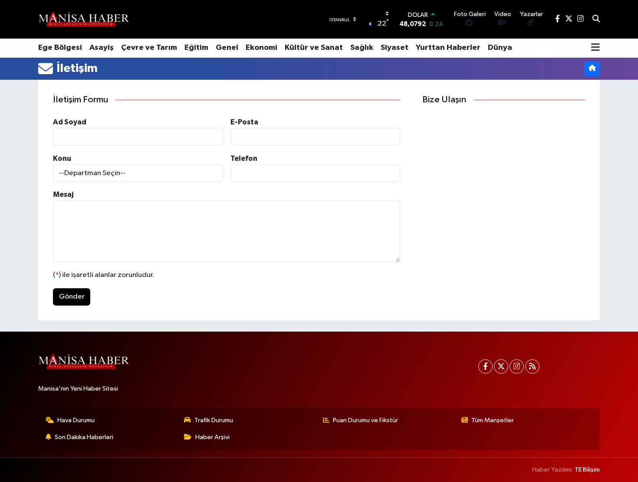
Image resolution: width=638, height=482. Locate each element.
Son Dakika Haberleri (84, 437)
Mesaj (63, 194)
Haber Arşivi (212, 437)
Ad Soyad (69, 122)
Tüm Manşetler (492, 420)
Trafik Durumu (213, 420)
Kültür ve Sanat (314, 48)
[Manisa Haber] (83, 19)
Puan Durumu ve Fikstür (365, 420)
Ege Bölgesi (60, 48)
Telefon (243, 158)
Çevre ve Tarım (149, 48)
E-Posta (244, 122)
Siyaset (394, 48)
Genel (227, 48)
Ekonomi (261, 48)
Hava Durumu (76, 420)
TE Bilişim (587, 469)
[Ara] (596, 19)
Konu (62, 158)
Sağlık (361, 48)
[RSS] (532, 366)
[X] (501, 366)
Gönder (72, 296)
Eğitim (196, 48)
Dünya (500, 48)
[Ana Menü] (595, 48)
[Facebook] (485, 366)
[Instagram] (517, 366)
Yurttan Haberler (448, 48)
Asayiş (101, 48)
